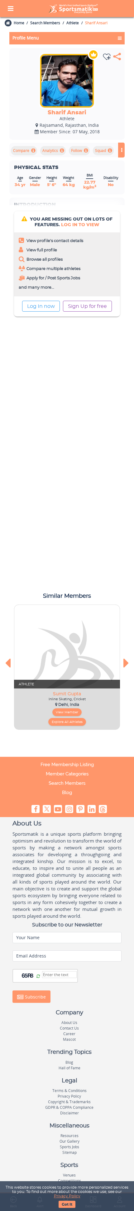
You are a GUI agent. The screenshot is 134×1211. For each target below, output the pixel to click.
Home (19, 22)
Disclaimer (69, 1113)
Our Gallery (69, 1141)
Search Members (45, 22)
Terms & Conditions (69, 1090)
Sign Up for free (87, 306)
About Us (69, 1022)
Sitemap (69, 1152)
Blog (67, 792)
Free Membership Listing (67, 764)
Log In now (41, 306)
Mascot (69, 1039)
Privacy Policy (67, 1196)
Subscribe (35, 997)
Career (69, 1033)
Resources (69, 1135)
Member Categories (67, 774)
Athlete (72, 22)
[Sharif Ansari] (67, 80)
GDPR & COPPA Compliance (69, 1107)
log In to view (80, 225)
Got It (67, 1204)
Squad (100, 150)
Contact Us (69, 1028)
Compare (21, 150)
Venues (69, 1175)
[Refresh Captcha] (38, 976)
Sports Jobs (69, 1146)
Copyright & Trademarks (69, 1101)
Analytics (50, 150)
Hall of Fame (69, 1068)
